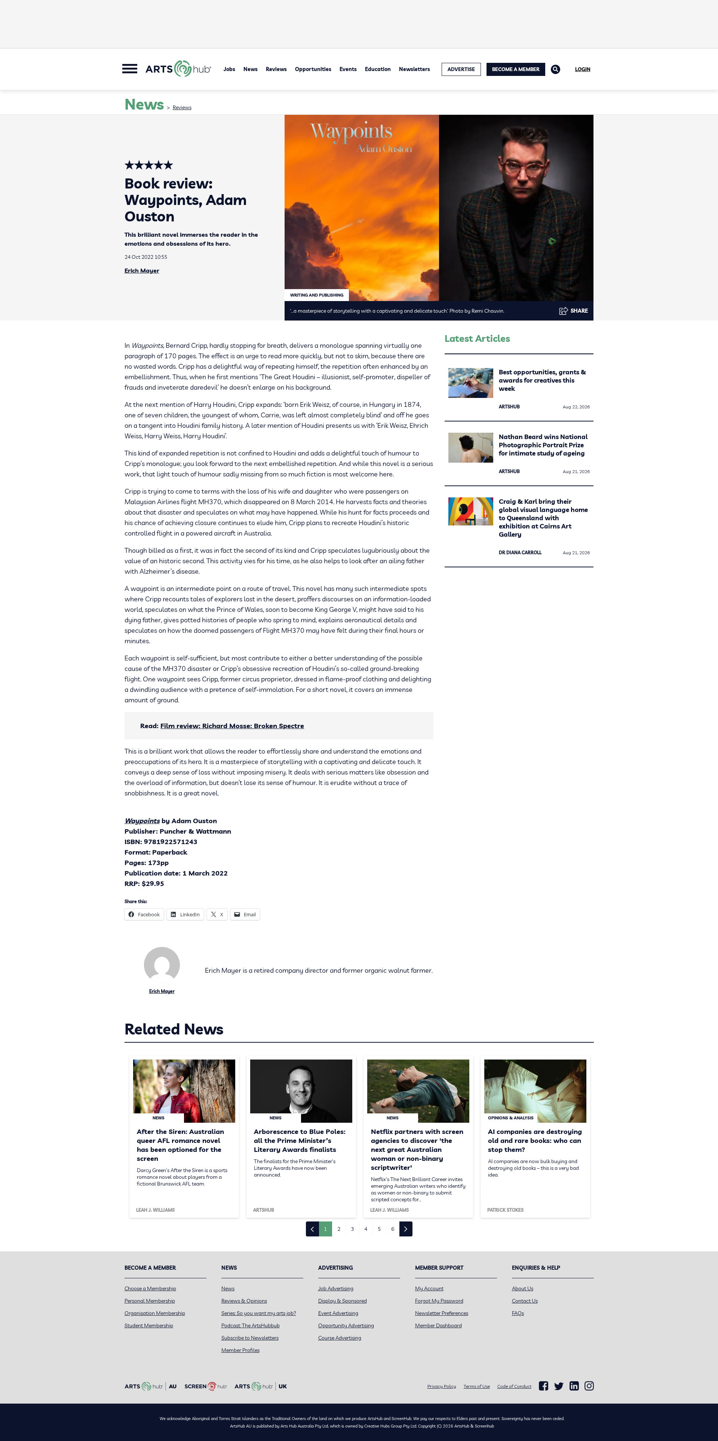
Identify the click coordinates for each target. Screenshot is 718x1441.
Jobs (229, 69)
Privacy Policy (441, 1386)
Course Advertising (339, 1337)
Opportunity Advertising (346, 1325)
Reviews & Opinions (244, 1300)
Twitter (559, 1386)
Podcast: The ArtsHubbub (250, 1325)
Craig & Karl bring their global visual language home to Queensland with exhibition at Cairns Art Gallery (543, 517)
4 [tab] (365, 1229)
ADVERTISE (461, 69)
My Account (429, 1288)
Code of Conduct (514, 1386)
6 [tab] (392, 1229)
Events (348, 69)
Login (582, 69)
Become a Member (516, 69)
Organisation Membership (155, 1313)
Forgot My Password (439, 1300)
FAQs (518, 1313)
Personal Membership (150, 1300)
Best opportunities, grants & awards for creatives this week (542, 380)
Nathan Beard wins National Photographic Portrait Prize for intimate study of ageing (543, 445)
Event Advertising (338, 1313)
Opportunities (313, 69)
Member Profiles (240, 1350)
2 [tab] (338, 1229)
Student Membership (149, 1325)
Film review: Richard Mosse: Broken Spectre (232, 725)
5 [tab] (379, 1229)
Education (378, 69)
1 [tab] (325, 1229)
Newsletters (414, 69)
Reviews (276, 69)
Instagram (589, 1386)
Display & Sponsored (342, 1300)
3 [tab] (352, 1229)
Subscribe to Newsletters (250, 1337)
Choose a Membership (150, 1288)
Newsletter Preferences (441, 1313)
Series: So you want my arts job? (258, 1313)
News (250, 69)
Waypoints (142, 820)
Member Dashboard (438, 1325)
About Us (522, 1288)
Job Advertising (335, 1288)
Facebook (543, 1386)
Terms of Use (477, 1386)
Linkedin (574, 1386)
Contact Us (525, 1300)
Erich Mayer (142, 270)
